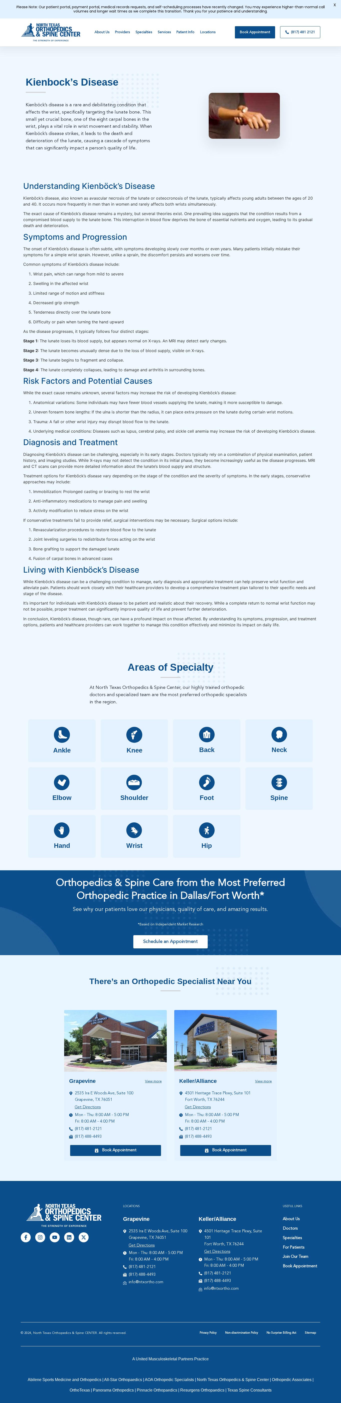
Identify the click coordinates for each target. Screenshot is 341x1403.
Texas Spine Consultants (249, 1390)
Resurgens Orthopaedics (202, 1390)
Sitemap (310, 1332)
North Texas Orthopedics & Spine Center (233, 1380)
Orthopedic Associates (292, 1380)
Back (206, 750)
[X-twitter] (84, 1237)
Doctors (290, 1229)
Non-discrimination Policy (241, 1332)
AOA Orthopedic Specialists (169, 1380)
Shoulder (134, 797)
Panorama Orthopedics (113, 1390)
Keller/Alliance (198, 1081)
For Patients (293, 1248)
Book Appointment (300, 1266)
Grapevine (82, 1081)
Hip (206, 845)
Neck (279, 750)
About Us (291, 1219)
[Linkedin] (69, 1237)
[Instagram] (40, 1237)
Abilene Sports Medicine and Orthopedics (64, 1380)
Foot (207, 797)
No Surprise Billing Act (281, 1332)
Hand (62, 845)
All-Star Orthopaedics (123, 1380)
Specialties (292, 1238)
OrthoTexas (80, 1390)
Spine (279, 797)
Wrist (134, 845)
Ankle (62, 750)
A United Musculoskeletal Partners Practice (170, 1359)
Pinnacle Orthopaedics (157, 1390)
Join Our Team (295, 1257)
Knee (134, 750)
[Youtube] (55, 1237)
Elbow (61, 797)
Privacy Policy (208, 1332)
